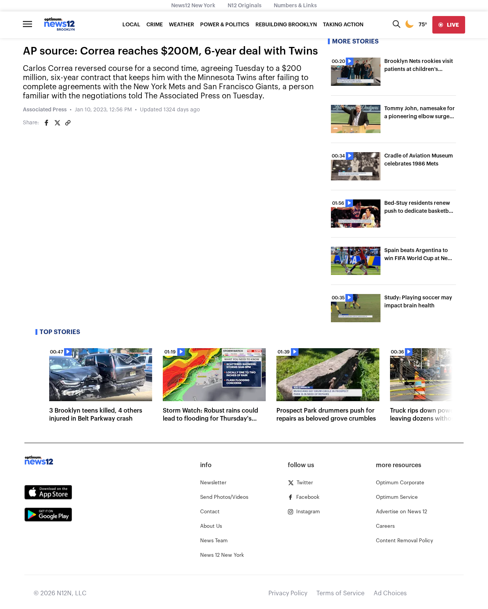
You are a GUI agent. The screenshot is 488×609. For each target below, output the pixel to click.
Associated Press (45, 109)
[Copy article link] (68, 123)
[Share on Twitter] (57, 123)
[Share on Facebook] (46, 123)
